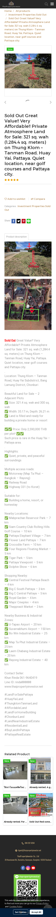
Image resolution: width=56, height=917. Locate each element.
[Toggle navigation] (52, 4)
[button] (45, 4)
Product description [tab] (16, 236)
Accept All (36, 912)
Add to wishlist (16, 198)
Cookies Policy (15, 906)
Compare (39, 198)
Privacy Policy (42, 903)
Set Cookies (20, 912)
